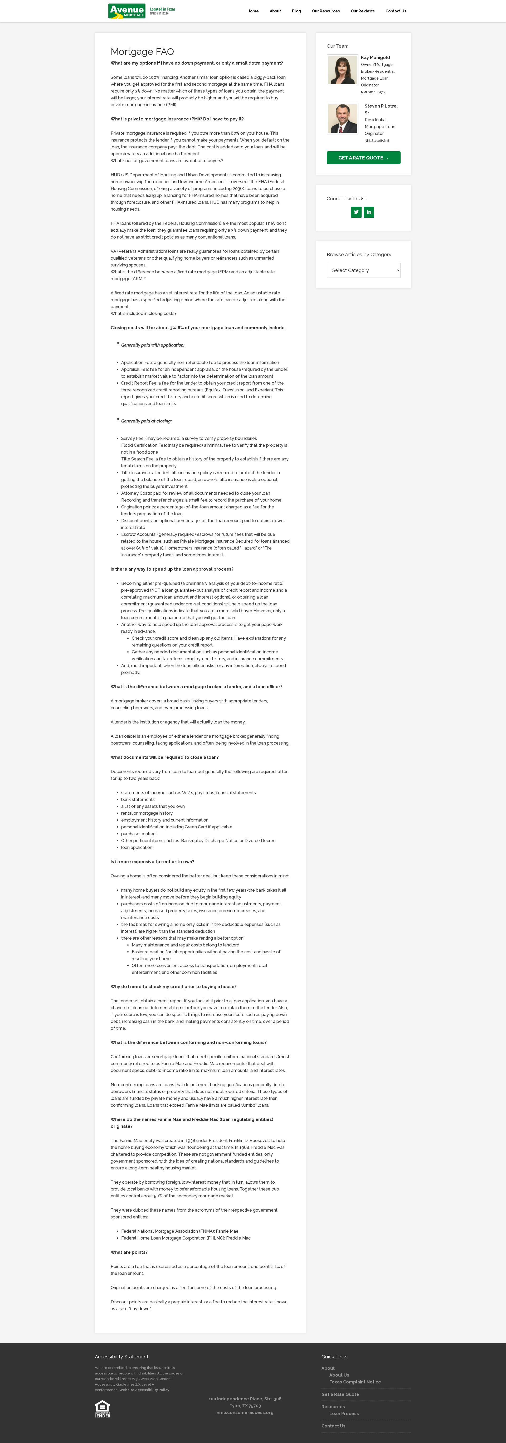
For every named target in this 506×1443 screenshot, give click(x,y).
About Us (339, 1375)
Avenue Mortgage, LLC (142, 11)
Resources (333, 1406)
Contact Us (334, 1426)
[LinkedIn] (369, 212)
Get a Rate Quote (340, 1394)
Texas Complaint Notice (355, 1381)
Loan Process (344, 1413)
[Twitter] (356, 212)
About (328, 1368)
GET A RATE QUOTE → (363, 158)
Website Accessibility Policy (144, 1390)
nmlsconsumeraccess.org (245, 1412)
